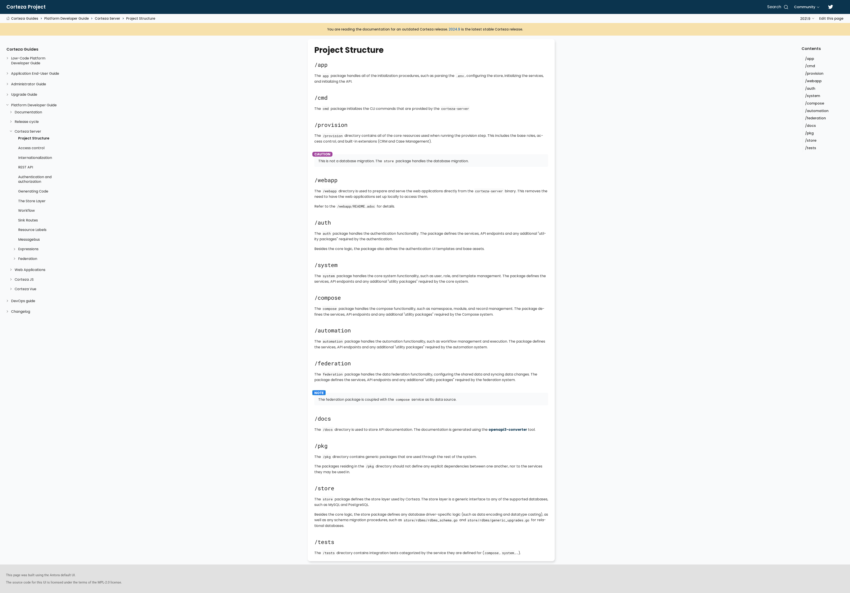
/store (810, 140)
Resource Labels (32, 229)
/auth (810, 88)
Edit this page (831, 18)
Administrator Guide (28, 84)
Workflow (26, 210)
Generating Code (33, 191)
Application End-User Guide (35, 73)
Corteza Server (107, 18)
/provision (814, 73)
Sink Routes (28, 220)
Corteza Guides (24, 18)
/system (812, 95)
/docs (810, 125)
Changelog (20, 311)
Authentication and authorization (35, 179)
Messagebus (29, 239)
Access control (31, 148)
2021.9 (805, 18)
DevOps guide (23, 301)
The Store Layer (32, 201)
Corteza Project (26, 7)
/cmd (810, 66)
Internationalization (35, 157)
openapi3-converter (508, 429)
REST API (25, 167)
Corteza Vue (25, 289)
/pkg (809, 133)
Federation (27, 258)
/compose (814, 103)
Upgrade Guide (24, 94)
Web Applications (30, 269)
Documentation (28, 112)
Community (804, 7)
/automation (817, 110)
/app (809, 58)
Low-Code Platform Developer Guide (28, 60)
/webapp (813, 81)
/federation (815, 118)
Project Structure (140, 18)
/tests (810, 148)
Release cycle (27, 121)
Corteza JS (24, 279)
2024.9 (454, 29)
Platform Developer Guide (66, 18)
